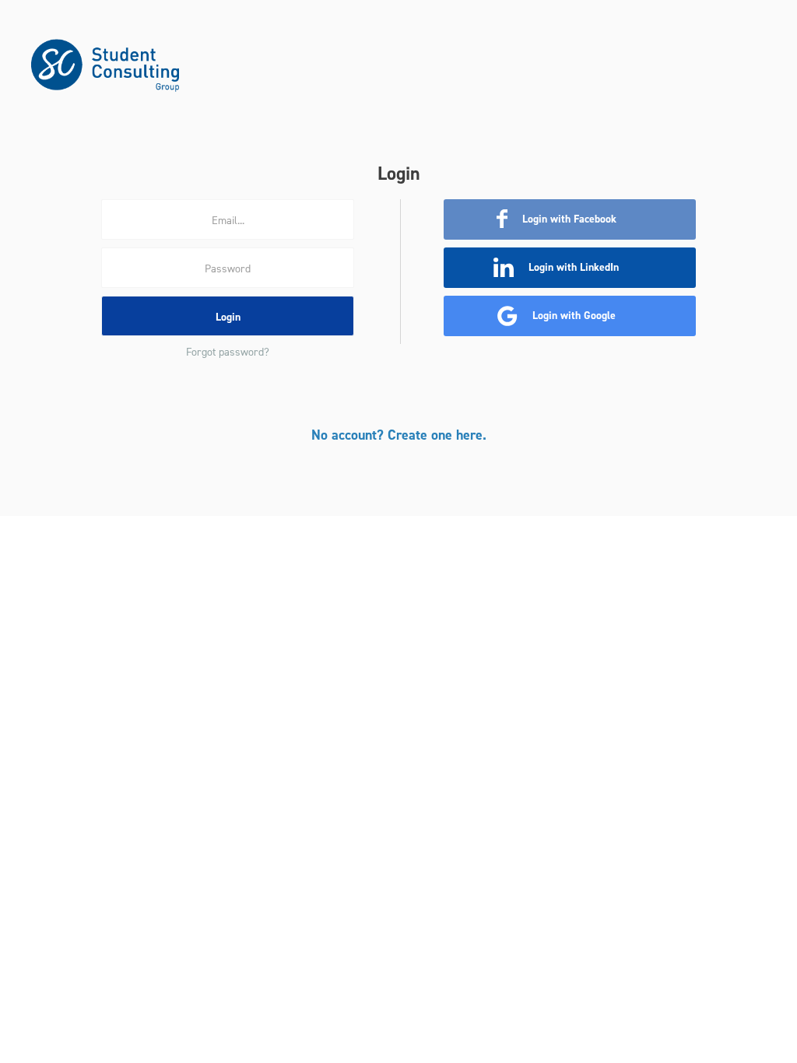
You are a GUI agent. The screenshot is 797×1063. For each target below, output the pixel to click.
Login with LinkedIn (572, 267)
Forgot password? (227, 352)
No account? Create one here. (398, 435)
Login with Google (572, 315)
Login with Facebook (567, 219)
